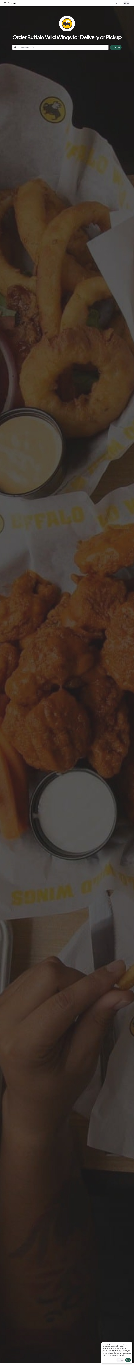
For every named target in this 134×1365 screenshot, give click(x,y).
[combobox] (62, 47)
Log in (118, 3)
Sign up (126, 3)
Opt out (120, 1360)
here (122, 1355)
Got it (128, 1360)
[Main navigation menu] (5, 3)
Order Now (116, 47)
